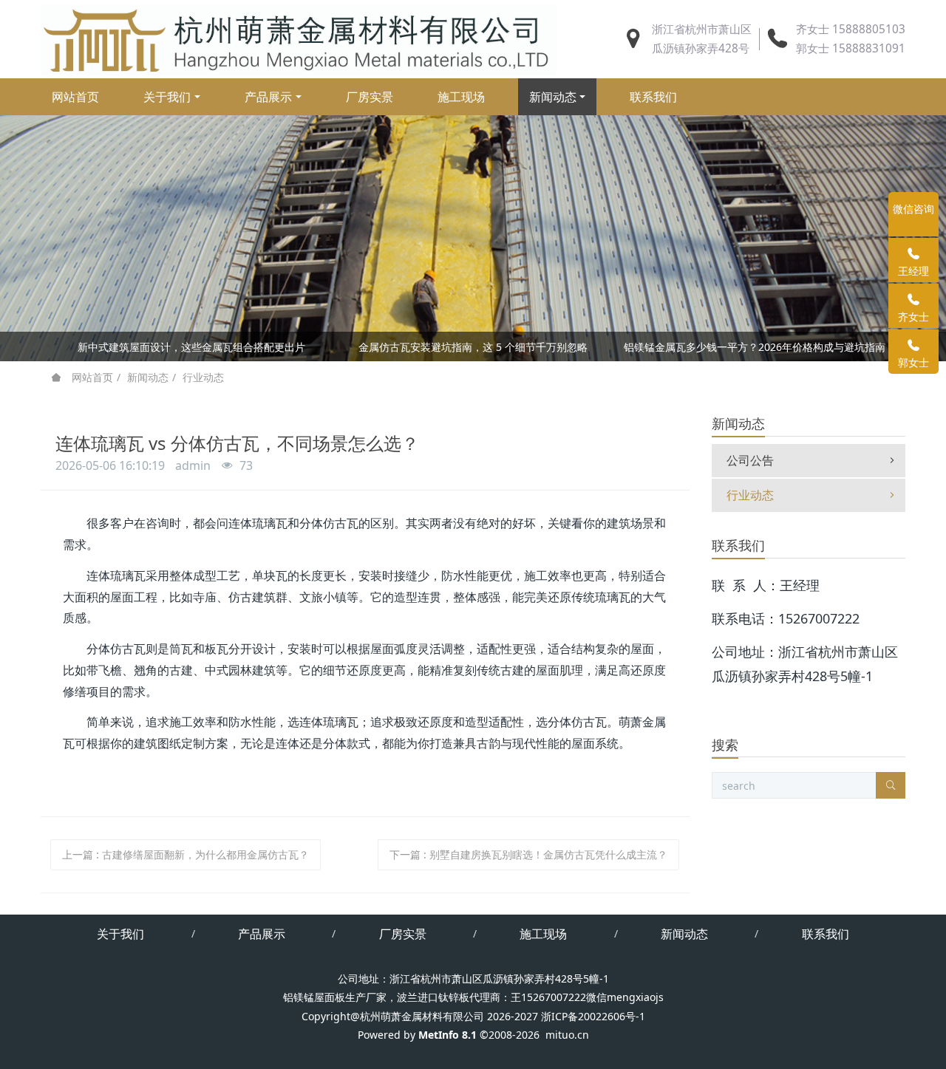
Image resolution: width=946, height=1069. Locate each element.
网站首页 (75, 97)
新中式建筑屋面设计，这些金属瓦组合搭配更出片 (191, 347)
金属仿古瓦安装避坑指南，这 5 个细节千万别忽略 (473, 347)
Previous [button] (57, 346)
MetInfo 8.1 (447, 1035)
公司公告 (750, 460)
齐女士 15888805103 (850, 29)
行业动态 (203, 377)
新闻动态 (148, 377)
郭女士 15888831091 (850, 48)
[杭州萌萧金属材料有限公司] (299, 39)
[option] (473, 349)
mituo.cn (567, 1035)
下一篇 (528, 854)
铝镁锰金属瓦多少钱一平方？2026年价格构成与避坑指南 (754, 347)
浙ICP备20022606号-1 (593, 1016)
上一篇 (185, 854)
